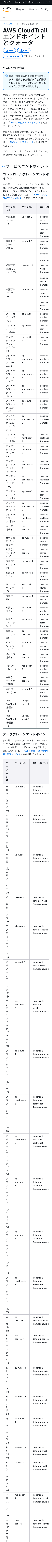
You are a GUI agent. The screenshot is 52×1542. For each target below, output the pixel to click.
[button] (13, 67)
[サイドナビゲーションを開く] (4, 17)
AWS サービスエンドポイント (25, 122)
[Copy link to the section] (3, 166)
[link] (29, 24)
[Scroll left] (13, 9)
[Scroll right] (41, 9)
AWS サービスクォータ (22, 142)
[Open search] (46, 9)
